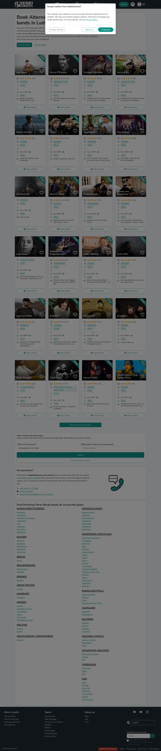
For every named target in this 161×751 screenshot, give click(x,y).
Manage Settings (56, 29)
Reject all (89, 29)
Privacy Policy (91, 19)
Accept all (105, 29)
